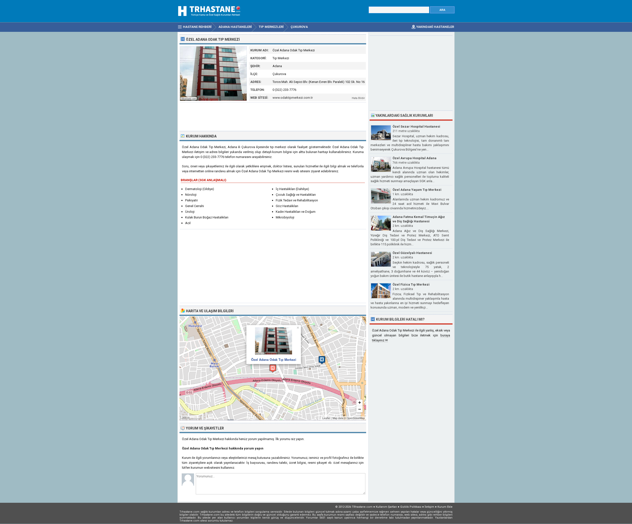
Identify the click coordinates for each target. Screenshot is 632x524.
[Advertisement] (273, 116)
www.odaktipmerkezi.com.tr (293, 97)
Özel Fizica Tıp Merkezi (411, 284)
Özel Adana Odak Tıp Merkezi (273, 359)
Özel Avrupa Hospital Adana (414, 158)
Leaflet (326, 418)
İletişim (429, 506)
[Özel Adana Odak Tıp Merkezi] (213, 100)
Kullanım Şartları (386, 506)
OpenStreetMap (356, 418)
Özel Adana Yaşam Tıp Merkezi (417, 190)
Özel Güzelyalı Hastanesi (412, 253)
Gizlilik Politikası (410, 506)
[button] (273, 368)
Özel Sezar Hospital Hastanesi (416, 126)
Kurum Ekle (445, 506)
